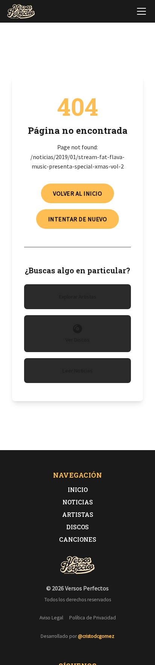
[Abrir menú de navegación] (141, 11)
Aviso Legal (51, 617)
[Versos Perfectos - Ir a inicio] (21, 11)
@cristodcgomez (96, 636)
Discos (77, 527)
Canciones (77, 539)
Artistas (77, 514)
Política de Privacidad (92, 617)
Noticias (77, 502)
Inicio (78, 489)
